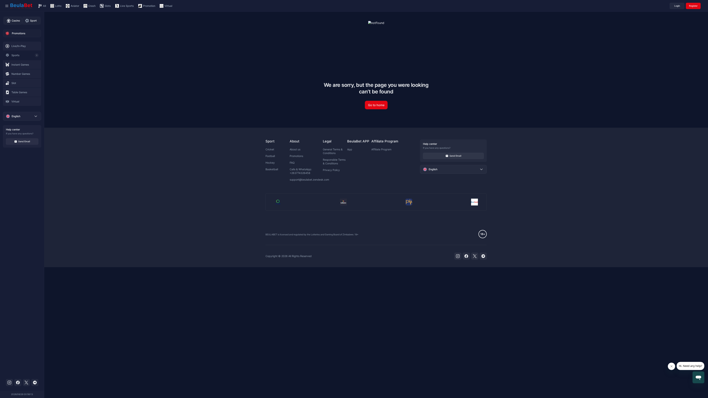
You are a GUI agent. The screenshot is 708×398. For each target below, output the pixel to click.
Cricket (270, 149)
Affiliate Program (381, 149)
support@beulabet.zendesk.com (309, 179)
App (349, 149)
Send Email (24, 141)
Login (677, 5)
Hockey (270, 162)
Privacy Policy (331, 170)
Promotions (296, 156)
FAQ (292, 162)
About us (295, 149)
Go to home (376, 105)
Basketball (272, 169)
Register (693, 5)
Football (270, 156)
